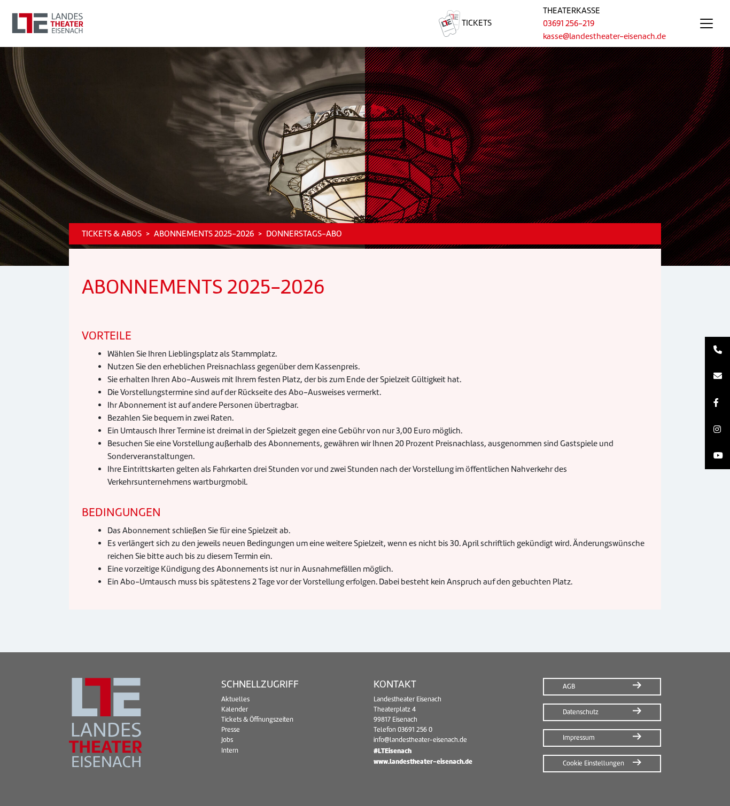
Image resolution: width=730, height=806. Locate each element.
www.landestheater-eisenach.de (423, 761)
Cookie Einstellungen (593, 763)
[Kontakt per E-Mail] (717, 377)
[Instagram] (717, 429)
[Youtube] (717, 455)
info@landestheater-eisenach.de (420, 740)
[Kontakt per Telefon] (717, 350)
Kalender (234, 709)
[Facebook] (717, 403)
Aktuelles (235, 699)
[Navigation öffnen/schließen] (706, 23)
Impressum (579, 737)
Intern (229, 750)
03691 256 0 (415, 729)
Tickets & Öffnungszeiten (257, 719)
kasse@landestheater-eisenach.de (604, 36)
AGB (569, 686)
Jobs (227, 740)
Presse (230, 729)
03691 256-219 (568, 23)
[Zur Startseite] (207, 23)
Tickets (476, 23)
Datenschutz (581, 712)
